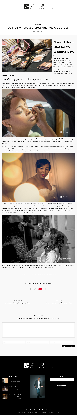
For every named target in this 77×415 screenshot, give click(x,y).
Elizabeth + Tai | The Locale (16, 387)
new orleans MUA (51, 274)
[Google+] (38, 409)
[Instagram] (50, 409)
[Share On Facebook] (30, 289)
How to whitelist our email (16, 379)
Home (19, 6)
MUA (29, 274)
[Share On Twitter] (35, 289)
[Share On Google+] (46, 289)
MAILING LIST (32, 267)
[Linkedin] (42, 409)
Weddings (38, 24)
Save (41, 289)
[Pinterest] (46, 409)
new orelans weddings (38, 274)
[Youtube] (34, 409)
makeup (24, 274)
